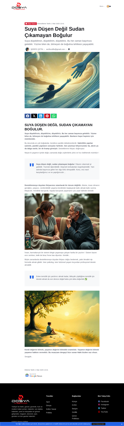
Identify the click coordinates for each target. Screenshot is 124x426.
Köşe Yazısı (32, 24)
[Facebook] (28, 116)
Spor (48, 402)
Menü (101, 6)
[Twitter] (34, 116)
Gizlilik (74, 412)
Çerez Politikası (75, 417)
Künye (74, 401)
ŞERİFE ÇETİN (37, 49)
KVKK (74, 405)
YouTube (104, 412)
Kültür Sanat (51, 409)
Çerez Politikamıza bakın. (98, 423)
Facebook (105, 401)
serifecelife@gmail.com (55, 49)
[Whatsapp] (54, 116)
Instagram (105, 405)
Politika (49, 413)
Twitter (103, 408)
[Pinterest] (47, 116)
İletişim (75, 409)
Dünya (48, 405)
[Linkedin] (41, 116)
